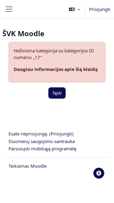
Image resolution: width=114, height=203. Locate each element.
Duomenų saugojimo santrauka (42, 141)
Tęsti (57, 93)
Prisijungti (99, 9)
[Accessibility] (98, 173)
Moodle (38, 166)
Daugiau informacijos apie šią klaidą (56, 69)
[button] (74, 9)
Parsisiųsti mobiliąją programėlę (42, 148)
